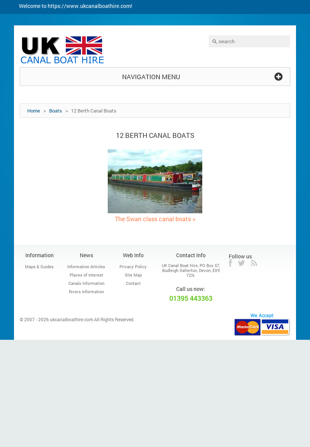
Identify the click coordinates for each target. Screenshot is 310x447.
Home (33, 110)
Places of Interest (86, 275)
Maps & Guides (39, 266)
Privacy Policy (133, 266)
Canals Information (86, 283)
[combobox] (249, 41)
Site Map (133, 275)
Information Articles (86, 266)
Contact (133, 283)
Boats (55, 110)
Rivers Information (86, 291)
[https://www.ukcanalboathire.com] (63, 51)
